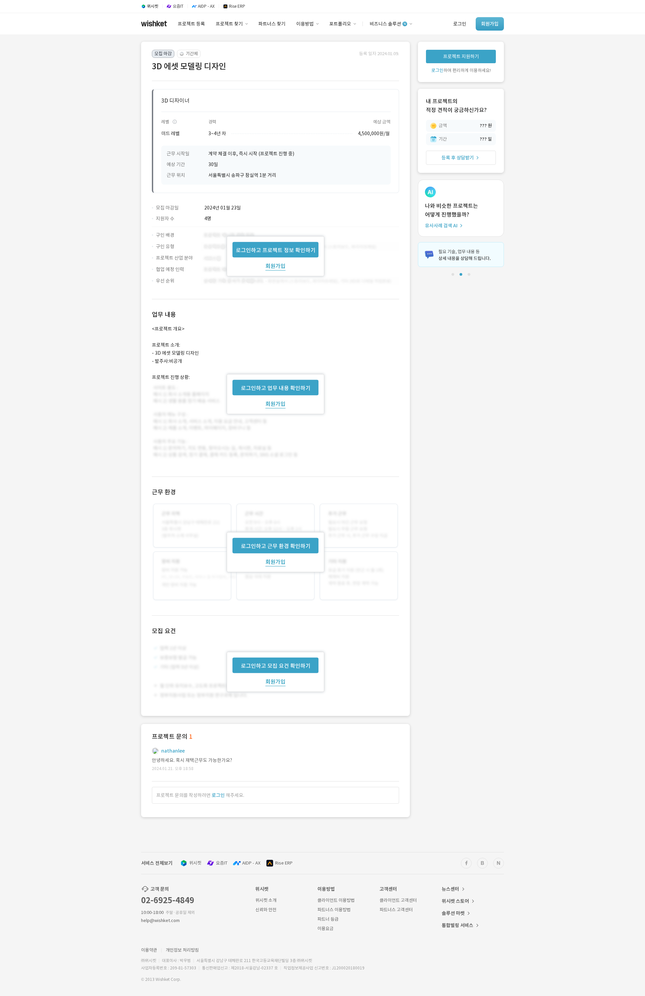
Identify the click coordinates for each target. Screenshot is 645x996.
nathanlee (173, 751)
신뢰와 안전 (265, 910)
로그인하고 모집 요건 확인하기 (275, 665)
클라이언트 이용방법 (336, 900)
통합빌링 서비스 (457, 925)
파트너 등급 (328, 919)
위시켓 (195, 863)
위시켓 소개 (265, 900)
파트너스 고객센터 (396, 910)
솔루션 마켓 (453, 913)
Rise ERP (284, 863)
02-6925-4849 (167, 900)
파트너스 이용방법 (334, 910)
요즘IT (221, 863)
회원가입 (275, 265)
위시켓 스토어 (455, 901)
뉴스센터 (450, 889)
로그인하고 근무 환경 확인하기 (275, 546)
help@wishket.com (160, 920)
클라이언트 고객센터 (398, 900)
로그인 (218, 795)
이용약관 (149, 950)
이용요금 (325, 928)
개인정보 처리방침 (182, 950)
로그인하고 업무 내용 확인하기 (275, 387)
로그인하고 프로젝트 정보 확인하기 (275, 249)
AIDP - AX (251, 863)
